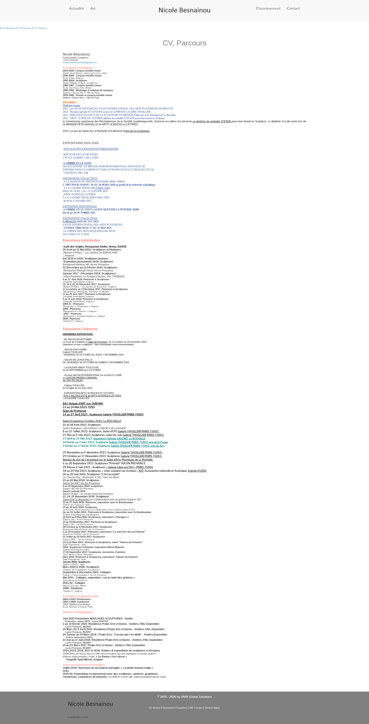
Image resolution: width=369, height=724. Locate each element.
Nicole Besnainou (184, 10)
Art (92, 8)
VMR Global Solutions (196, 697)
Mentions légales (212, 708)
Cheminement (268, 8)
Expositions (182, 708)
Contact (293, 8)
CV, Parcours (40, 28)
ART (191, 708)
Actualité (76, 8)
